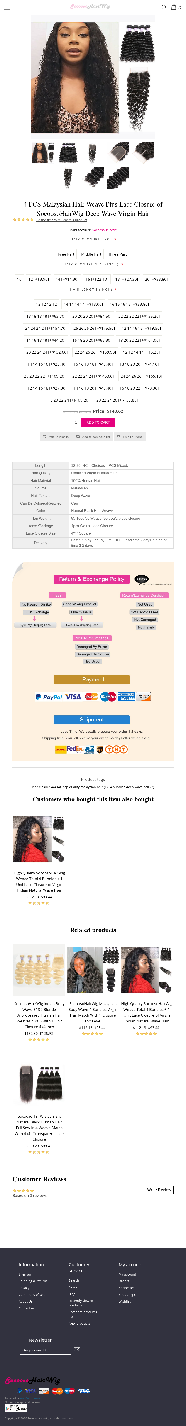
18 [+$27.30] (126, 279)
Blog (72, 1294)
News (73, 1287)
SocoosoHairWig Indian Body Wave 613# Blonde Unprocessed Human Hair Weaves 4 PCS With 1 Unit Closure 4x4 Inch (39, 1015)
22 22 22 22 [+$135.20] (139, 316)
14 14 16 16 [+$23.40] (47, 364)
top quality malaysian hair (83, 787)
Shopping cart (129, 1294)
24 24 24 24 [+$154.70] (46, 328)
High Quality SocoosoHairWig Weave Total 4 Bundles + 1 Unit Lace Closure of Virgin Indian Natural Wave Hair (39, 881)
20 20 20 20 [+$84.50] (92, 316)
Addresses (127, 1288)
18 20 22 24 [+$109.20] (69, 400)
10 (19, 279)
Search (74, 1280)
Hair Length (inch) (92, 289)
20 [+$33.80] (156, 279)
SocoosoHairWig (104, 230)
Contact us (27, 1308)
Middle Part (91, 254)
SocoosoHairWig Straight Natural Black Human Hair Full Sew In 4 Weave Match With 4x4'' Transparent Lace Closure (39, 1128)
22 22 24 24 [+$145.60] (93, 376)
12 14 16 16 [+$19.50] (141, 328)
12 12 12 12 (46, 304)
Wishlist (125, 1301)
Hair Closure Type (92, 239)
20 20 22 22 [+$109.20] (45, 376)
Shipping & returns (33, 1281)
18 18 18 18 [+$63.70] (46, 316)
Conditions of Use (32, 1294)
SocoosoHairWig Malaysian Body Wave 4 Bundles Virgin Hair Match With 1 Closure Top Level (92, 1012)
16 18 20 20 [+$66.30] (92, 340)
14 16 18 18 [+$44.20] (46, 340)
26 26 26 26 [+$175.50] (94, 328)
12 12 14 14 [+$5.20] (141, 352)
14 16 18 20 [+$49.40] (93, 388)
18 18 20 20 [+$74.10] (139, 364)
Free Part (66, 254)
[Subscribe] (77, 1349)
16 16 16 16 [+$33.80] (129, 304)
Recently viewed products (81, 1303)
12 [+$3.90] (38, 279)
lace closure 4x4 (44, 787)
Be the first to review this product (61, 220)
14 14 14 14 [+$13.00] (83, 304)
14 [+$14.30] (67, 279)
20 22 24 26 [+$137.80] (117, 400)
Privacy (24, 1288)
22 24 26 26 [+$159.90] (95, 352)
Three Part (117, 254)
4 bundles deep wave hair (129, 787)
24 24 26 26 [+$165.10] (141, 376)
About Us (25, 1301)
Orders (124, 1281)
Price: (99, 411)
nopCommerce (30, 1398)
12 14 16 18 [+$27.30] (47, 388)
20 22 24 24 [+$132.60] (47, 352)
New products (79, 1323)
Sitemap (25, 1274)
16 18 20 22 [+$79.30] (139, 388)
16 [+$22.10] (97, 279)
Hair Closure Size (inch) (92, 264)
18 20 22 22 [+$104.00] (139, 340)
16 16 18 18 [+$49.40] (93, 364)
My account (127, 1274)
